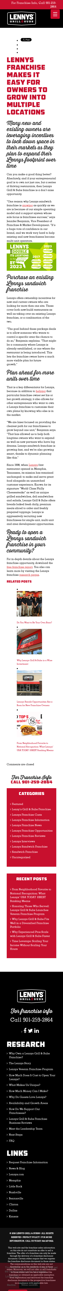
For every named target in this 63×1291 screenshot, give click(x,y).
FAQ (11, 1140)
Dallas (13, 1210)
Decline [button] (11, 1285)
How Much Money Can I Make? (28, 1091)
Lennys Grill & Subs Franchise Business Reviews (28, 1120)
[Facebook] (25, 1031)
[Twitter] (30, 1031)
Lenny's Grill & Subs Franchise (31, 809)
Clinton (13, 1204)
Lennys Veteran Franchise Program (31, 1069)
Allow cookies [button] (30, 1285)
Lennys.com (16, 1174)
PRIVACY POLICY (31, 1237)
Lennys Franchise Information (31, 820)
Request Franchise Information (28, 1162)
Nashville (15, 1192)
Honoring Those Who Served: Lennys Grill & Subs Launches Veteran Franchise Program (29, 910)
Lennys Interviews (23, 841)
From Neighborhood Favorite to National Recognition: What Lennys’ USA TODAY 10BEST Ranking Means (35, 747)
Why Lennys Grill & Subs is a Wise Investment (34, 662)
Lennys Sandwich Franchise (30, 846)
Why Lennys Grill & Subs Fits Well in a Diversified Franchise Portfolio (29, 922)
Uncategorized (21, 857)
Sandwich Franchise (25, 851)
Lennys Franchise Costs (27, 814)
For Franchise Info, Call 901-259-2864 (33, 4)
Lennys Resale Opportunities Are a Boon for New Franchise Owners (34, 703)
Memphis (15, 1180)
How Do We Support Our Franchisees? (24, 1111)
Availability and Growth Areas (28, 1103)
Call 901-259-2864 (31, 782)
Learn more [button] (12, 1276)
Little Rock (15, 1186)
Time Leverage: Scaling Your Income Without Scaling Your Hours (29, 945)
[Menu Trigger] (55, 14)
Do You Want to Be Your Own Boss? (34, 622)
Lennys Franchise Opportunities (32, 830)
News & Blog (17, 1168)
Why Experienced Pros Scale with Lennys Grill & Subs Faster (30, 933)
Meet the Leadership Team (26, 1128)
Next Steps (16, 1134)
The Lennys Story (20, 1063)
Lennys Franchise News (27, 825)
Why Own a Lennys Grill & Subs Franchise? (29, 1055)
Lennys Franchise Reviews (28, 836)
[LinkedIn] (36, 1031)
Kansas (13, 1216)
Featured (17, 804)
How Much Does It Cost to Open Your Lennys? (32, 1077)
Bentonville (16, 1198)
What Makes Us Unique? (24, 1085)
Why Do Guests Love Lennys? (27, 1097)
